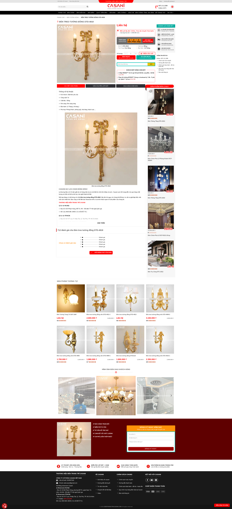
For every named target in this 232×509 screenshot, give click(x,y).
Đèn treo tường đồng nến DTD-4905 (68, 355)
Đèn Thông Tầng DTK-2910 (156, 198)
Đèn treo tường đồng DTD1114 (126, 355)
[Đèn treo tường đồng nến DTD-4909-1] (101, 340)
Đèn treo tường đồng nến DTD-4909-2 (158, 314)
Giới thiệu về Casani (63, 1)
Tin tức (170, 12)
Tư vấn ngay (146, 57)
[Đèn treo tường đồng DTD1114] (130, 340)
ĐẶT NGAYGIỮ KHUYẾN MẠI (148, 40)
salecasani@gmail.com (70, 483)
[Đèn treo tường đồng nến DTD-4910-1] (160, 340)
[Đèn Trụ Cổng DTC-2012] (161, 253)
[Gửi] (87, 6)
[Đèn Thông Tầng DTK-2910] (161, 179)
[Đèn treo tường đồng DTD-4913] (130, 298)
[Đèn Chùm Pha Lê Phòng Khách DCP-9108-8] (161, 139)
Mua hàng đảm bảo (74, 1)
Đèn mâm (91, 12)
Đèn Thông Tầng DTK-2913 (156, 121)
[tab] (71, 86)
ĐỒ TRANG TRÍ (160, 12)
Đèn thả (131, 12)
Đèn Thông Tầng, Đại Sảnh (144, 12)
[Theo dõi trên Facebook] (147, 480)
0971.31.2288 (162, 6)
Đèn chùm (70, 12)
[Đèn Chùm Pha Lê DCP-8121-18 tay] (161, 216)
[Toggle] (92, 252)
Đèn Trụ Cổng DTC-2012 (155, 271)
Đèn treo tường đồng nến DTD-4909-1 (98, 355)
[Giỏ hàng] (172, 7)
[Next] (171, 395)
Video (160, 1)
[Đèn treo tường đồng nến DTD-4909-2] (160, 298)
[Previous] (61, 395)
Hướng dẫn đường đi (169, 1)
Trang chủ (62, 12)
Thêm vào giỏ (148, 53)
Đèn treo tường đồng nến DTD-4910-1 (158, 355)
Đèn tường (122, 12)
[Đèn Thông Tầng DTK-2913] (161, 102)
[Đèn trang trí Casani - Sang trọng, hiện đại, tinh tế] (116, 6)
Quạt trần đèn (101, 12)
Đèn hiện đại (81, 12)
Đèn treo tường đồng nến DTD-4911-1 (98, 314)
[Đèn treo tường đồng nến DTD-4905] (71, 340)
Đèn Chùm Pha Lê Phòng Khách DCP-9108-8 (160, 159)
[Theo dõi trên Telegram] (156, 480)
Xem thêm (101, 223)
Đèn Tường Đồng (73, 17)
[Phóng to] (113, 80)
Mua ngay (126, 57)
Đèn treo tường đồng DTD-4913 (126, 314)
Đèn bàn (112, 12)
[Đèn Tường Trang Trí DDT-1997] (71, 298)
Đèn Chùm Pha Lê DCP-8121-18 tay (159, 235)
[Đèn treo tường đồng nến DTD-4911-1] (101, 298)
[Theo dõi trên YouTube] (152, 480)
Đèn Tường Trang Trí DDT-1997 (67, 314)
